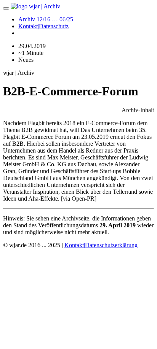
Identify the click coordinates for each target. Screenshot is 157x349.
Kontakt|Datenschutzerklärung (101, 245)
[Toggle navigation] (6, 8)
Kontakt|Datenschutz (43, 26)
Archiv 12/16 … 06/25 (45, 19)
